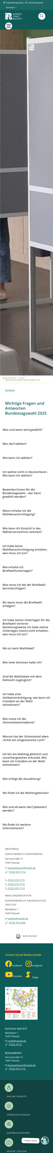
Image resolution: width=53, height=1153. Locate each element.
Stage (35, 977)
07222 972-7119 (16, 888)
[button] (9, 26)
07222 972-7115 (16, 880)
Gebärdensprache (14, 2)
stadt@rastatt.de (17, 1041)
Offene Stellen (17, 1151)
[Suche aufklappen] (41, 16)
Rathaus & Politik (9, 378)
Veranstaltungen (18, 1115)
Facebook (17, 965)
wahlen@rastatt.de (18, 918)
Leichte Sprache (35, 2)
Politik (22, 378)
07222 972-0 (15, 1044)
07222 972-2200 (17, 922)
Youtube (17, 976)
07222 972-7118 (16, 884)
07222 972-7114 (17, 872)
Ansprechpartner (18, 1133)
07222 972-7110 (17, 1068)
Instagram (37, 965)
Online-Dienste (17, 1096)
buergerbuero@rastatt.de (22, 868)
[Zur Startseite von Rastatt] (13, 16)
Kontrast (10, 7)
